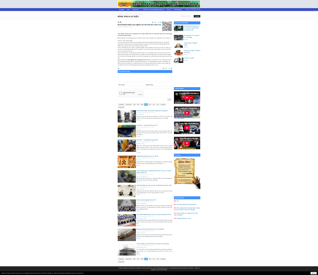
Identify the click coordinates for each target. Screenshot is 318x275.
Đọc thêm (138, 119)
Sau (159, 22)
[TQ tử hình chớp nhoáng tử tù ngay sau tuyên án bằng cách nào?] (127, 220)
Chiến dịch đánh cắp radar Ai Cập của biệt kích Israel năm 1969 (154, 185)
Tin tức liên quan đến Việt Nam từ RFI (186, 204)
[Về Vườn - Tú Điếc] (178, 60)
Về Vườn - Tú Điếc (189, 58)
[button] (136, 9)
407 (138, 104)
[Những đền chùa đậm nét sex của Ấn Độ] (127, 162)
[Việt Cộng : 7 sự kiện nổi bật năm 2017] (127, 131)
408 (142, 104)
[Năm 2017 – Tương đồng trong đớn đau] (127, 145)
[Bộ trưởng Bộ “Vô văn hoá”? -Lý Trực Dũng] (178, 37)
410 (150, 104)
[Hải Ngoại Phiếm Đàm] (159, 4)
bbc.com (139, 129)
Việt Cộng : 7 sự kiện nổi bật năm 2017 (147, 125)
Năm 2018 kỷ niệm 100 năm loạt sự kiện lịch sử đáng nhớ (152, 110)
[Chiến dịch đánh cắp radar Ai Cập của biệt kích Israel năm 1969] (127, 191)
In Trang (118, 68)
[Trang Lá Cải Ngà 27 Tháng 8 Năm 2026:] (178, 52)
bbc (178, 201)
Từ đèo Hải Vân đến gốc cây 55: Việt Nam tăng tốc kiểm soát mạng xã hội (191, 28)
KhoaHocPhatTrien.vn (142, 247)
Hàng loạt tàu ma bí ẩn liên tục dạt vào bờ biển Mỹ (150, 229)
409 (146, 104)
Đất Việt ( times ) (141, 143)
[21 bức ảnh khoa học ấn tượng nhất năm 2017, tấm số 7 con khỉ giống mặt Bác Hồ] (127, 176)
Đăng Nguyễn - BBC (141, 218)
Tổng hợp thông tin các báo (184, 218)
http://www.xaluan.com (142, 176)
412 (158, 104)
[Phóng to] (121, 22)
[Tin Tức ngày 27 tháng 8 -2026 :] (178, 45)
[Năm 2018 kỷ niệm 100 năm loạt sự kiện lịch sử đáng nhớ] (127, 116)
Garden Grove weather (187, 86)
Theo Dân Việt (140, 114)
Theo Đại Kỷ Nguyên (142, 203)
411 (154, 104)
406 (134, 104)
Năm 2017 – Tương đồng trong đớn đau (147, 140)
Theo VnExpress (140, 189)
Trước (155, 22)
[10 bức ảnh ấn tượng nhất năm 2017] (127, 205)
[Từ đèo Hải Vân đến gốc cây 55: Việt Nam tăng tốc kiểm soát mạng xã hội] (178, 28)
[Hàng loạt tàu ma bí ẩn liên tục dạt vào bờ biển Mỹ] (127, 235)
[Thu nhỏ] (118, 22)
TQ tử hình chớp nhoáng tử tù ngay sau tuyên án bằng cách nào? (154, 214)
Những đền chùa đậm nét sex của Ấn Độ (147, 156)
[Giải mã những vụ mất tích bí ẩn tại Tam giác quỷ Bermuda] (127, 249)
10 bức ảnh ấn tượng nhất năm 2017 (146, 200)
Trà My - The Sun (141, 232)
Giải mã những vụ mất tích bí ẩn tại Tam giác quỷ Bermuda (153, 243)
